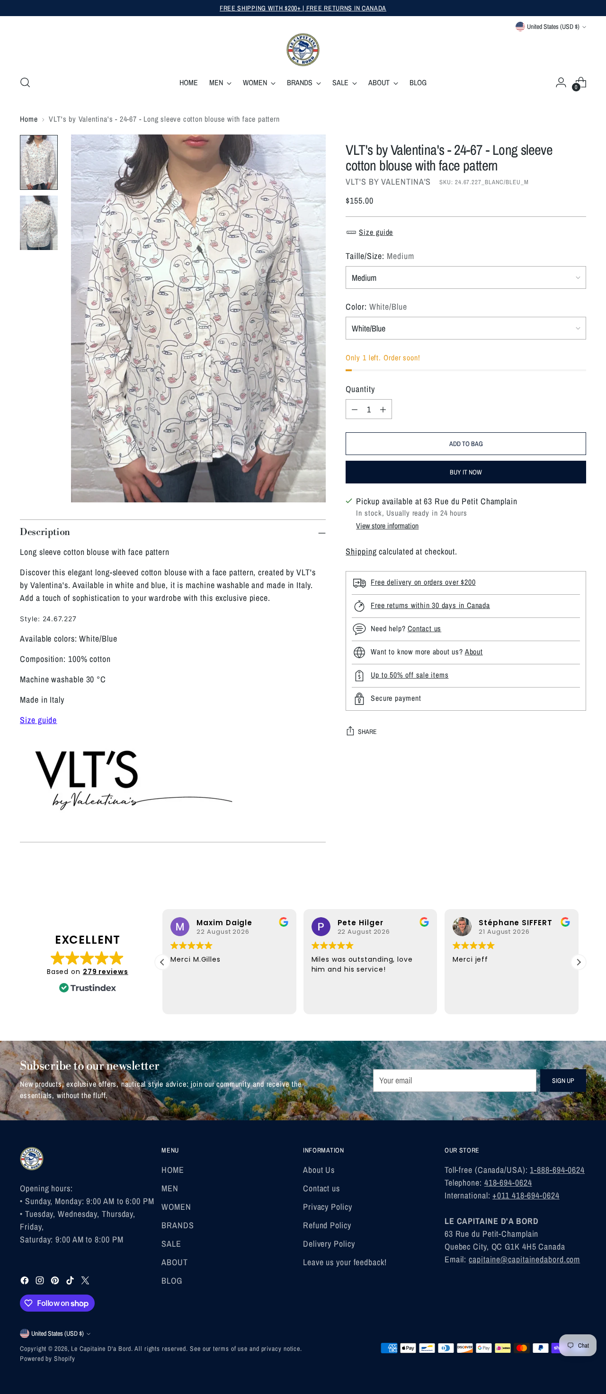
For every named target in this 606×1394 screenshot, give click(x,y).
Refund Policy (327, 1225)
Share (367, 731)
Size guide (38, 720)
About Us (319, 1170)
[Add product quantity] (383, 409)
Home (28, 119)
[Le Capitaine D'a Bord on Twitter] (86, 1282)
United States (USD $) (553, 26)
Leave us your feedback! (345, 1262)
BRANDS (177, 1225)
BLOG (171, 1281)
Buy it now (466, 472)
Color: (376, 307)
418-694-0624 (508, 1182)
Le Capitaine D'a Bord (101, 1348)
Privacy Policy (327, 1207)
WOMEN (176, 1207)
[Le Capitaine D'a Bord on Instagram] (40, 1282)
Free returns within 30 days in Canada (430, 605)
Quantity (360, 389)
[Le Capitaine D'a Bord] (303, 49)
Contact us (424, 629)
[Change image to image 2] (39, 223)
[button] (578, 962)
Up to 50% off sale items (409, 675)
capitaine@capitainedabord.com (524, 1259)
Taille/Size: (380, 256)
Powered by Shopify (47, 1358)
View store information (387, 525)
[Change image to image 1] (39, 162)
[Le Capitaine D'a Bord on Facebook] (25, 1282)
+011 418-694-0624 (525, 1195)
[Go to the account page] (561, 82)
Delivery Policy (329, 1244)
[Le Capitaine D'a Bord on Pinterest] (56, 1282)
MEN (169, 1188)
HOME (172, 1170)
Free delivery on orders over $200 (423, 582)
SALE (171, 1244)
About (474, 652)
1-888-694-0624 (557, 1170)
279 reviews (105, 971)
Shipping (361, 551)
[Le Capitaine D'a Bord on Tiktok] (71, 1282)
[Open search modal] (25, 82)
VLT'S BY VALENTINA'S (388, 182)
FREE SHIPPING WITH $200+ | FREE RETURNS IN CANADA (303, 8)
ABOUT (174, 1262)
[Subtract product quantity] (354, 409)
